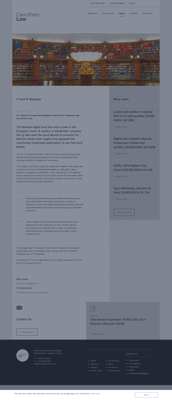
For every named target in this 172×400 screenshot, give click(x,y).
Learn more (95, 394)
